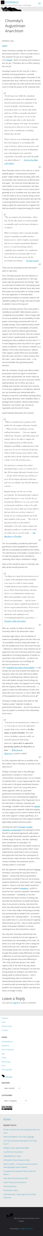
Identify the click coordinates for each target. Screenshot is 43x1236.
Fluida (20, 1229)
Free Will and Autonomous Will (15, 1178)
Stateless (5, 1045)
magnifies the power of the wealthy (20, 667)
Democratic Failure (10, 1190)
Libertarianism (7, 1041)
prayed (9, 60)
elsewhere (24, 888)
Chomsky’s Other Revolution (15, 621)
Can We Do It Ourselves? (13, 1152)
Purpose (5, 1018)
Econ (3, 1066)
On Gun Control (32, 260)
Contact (5, 1030)
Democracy (6, 1062)
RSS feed (7, 1119)
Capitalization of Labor (12, 1156)
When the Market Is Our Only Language (18, 1137)
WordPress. (29, 1229)
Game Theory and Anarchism (14, 1182)
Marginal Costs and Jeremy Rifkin (16, 1148)
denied (37, 806)
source (4, 46)
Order (4, 1057)
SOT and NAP (7, 1070)
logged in (16, 1003)
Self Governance (9, 1186)
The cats (8, 1076)
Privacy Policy (7, 1026)
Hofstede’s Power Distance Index (16, 1160)
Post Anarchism (8, 1049)
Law (3, 1053)
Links (4, 1022)
